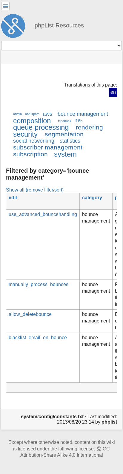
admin (17, 114)
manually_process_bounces (38, 284)
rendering (89, 127)
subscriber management (47, 147)
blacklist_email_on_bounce (38, 337)
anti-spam (32, 114)
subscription (30, 154)
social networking (33, 141)
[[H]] (15, 25)
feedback (64, 121)
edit (13, 197)
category (92, 197)
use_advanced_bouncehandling (43, 214)
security (25, 134)
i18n (79, 120)
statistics (70, 141)
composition (32, 121)
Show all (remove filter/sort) (35, 189)
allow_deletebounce (30, 314)
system (65, 154)
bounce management (83, 114)
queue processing (41, 127)
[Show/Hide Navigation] (5, 6)
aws (47, 114)
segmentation (64, 134)
